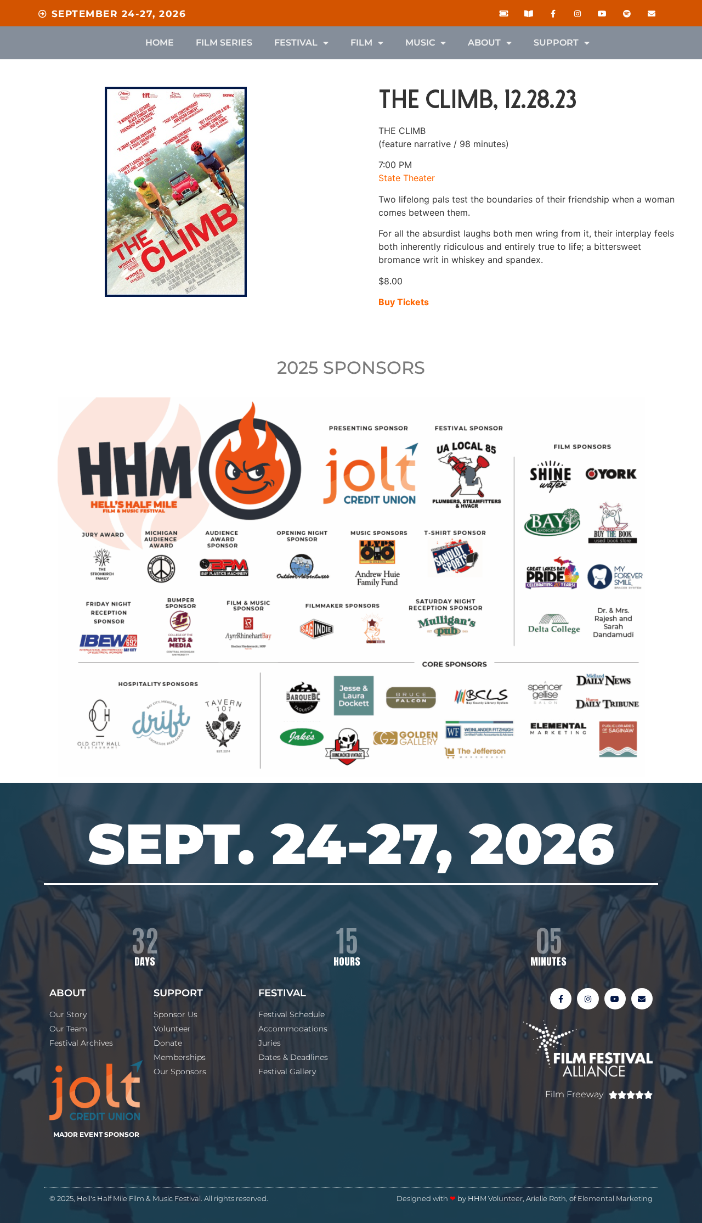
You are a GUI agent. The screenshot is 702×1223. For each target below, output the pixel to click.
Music (420, 42)
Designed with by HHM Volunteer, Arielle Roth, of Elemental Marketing (525, 1198)
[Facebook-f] (553, 14)
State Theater (406, 177)
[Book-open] (528, 14)
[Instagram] (577, 14)
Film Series (224, 42)
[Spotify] (626, 14)
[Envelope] (651, 14)
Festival (296, 42)
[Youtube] (602, 14)
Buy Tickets (403, 301)
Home (159, 42)
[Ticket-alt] (503, 14)
